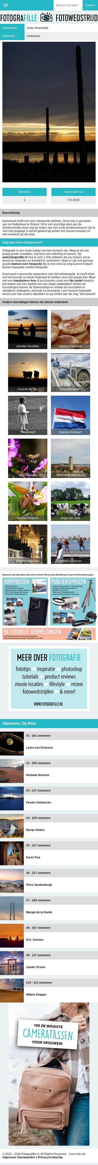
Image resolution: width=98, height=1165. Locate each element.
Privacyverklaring (50, 1157)
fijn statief (76, 280)
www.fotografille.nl (14, 257)
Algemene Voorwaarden (18, 1157)
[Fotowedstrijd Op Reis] (49, 641)
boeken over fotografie (26, 264)
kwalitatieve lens (25, 280)
